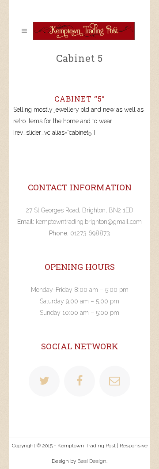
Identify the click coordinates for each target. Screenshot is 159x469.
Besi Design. (92, 461)
